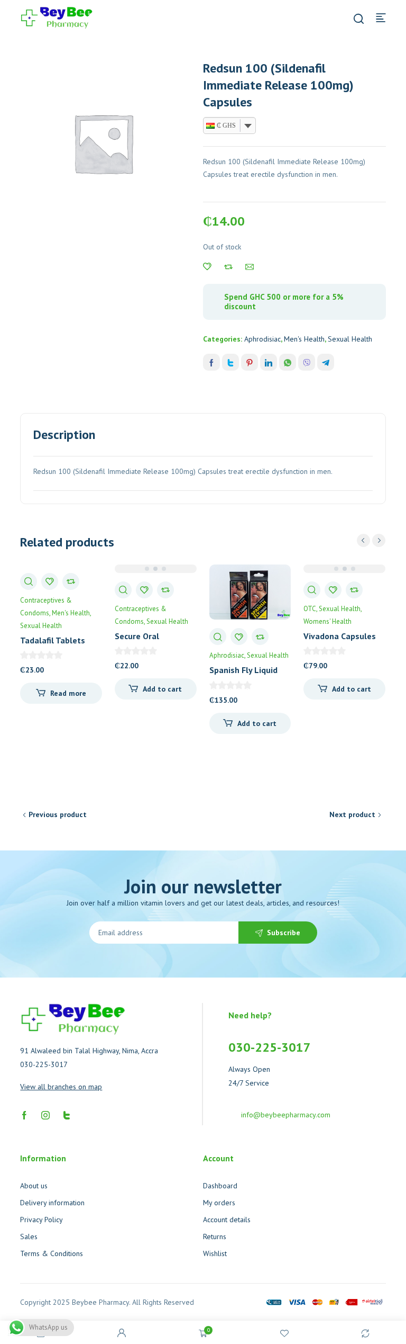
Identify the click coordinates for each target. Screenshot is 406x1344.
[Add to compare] (228, 267)
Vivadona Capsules (339, 636)
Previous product (58, 814)
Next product (352, 814)
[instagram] (45, 1114)
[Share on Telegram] (325, 362)
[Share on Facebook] (211, 362)
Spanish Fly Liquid (243, 670)
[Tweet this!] (230, 362)
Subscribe (283, 932)
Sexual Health (350, 339)
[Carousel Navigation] (371, 540)
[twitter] (66, 1114)
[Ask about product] (249, 267)
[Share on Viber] (306, 362)
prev (363, 540)
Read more (68, 693)
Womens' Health (327, 621)
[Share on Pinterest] (249, 362)
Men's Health (304, 339)
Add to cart (162, 689)
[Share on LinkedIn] (268, 362)
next (378, 540)
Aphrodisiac (262, 339)
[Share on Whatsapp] (287, 362)
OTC (309, 608)
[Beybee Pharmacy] (56, 17)
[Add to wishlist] (207, 267)
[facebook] (24, 1114)
